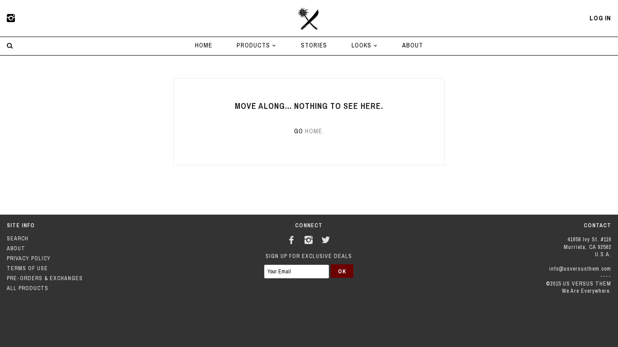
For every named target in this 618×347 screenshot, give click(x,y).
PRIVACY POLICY (29, 258)
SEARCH (18, 238)
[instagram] (11, 18)
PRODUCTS (254, 45)
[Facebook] (291, 238)
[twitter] (326, 238)
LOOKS (362, 45)
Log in (600, 18)
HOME (203, 45)
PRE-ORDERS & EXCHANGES (45, 278)
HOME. (314, 131)
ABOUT (412, 45)
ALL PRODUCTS (27, 288)
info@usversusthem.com (580, 268)
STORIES (314, 45)
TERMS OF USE (27, 268)
